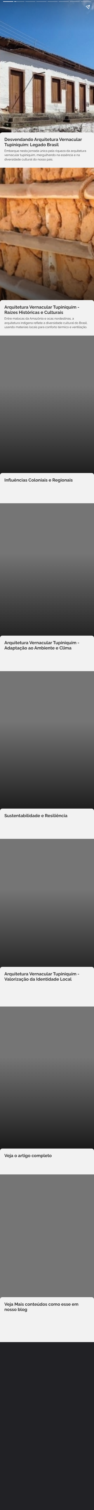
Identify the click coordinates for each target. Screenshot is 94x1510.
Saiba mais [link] (47, 1334)
